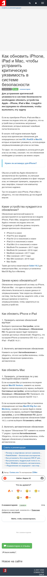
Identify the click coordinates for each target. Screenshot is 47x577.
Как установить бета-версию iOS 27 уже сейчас (26, 458)
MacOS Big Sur (30, 406)
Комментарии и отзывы (18, 545)
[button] (9, 552)
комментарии (25, 89)
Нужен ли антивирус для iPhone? (21, 163)
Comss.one (14, 472)
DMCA (41, 574)
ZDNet (34, 472)
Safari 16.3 (34, 265)
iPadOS (30, 139)
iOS (24, 139)
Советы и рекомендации (11, 7)
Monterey (6, 409)
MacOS (38, 139)
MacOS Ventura (16, 385)
